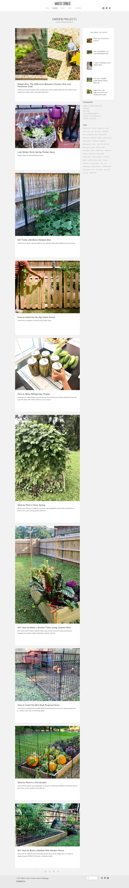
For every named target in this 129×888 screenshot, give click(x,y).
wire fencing (99, 169)
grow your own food (103, 144)
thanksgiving (86, 166)
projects (105, 160)
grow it (94, 144)
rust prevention (94, 163)
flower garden (102, 134)
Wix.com (45, 878)
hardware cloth (100, 147)
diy (92, 131)
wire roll (85, 173)
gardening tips (87, 144)
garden (99, 138)
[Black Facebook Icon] (110, 8)
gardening (102, 141)
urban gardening (96, 166)
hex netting (86, 150)
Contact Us (20, 881)
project (100, 160)
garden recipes (87, 141)
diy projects (98, 131)
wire (93, 169)
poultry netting (92, 160)
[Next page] (58, 871)
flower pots (86, 138)
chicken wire (101, 128)
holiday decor (100, 150)
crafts (84, 131)
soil (105, 163)
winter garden (87, 169)
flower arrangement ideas (90, 134)
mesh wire (106, 157)
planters (85, 160)
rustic (101, 163)
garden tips (95, 141)
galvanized (93, 138)
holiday (92, 150)
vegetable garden (106, 166)
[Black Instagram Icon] (103, 8)
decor (88, 131)
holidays (85, 154)
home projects (87, 157)
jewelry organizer (97, 157)
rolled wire (86, 163)
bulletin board (87, 128)
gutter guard (86, 147)
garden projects (107, 138)
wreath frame (93, 173)
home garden (100, 154)
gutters (93, 147)
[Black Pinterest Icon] (106, 8)
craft (107, 128)
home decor (92, 154)
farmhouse (105, 131)
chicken (94, 128)
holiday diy (108, 150)
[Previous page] (37, 871)
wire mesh (107, 169)
